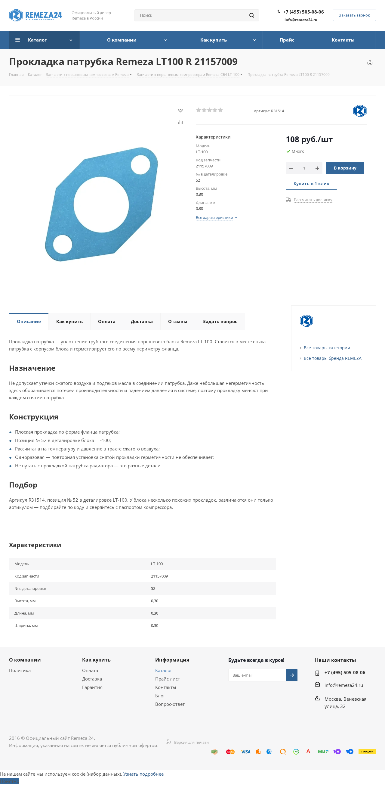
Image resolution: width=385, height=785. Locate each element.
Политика (20, 670)
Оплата (90, 670)
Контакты (165, 687)
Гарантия (92, 687)
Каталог (163, 670)
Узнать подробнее (143, 774)
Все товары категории (327, 347)
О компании (25, 659)
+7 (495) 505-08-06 (303, 11)
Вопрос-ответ (170, 704)
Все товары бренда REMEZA (333, 358)
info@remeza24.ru (344, 685)
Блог (160, 696)
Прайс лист (167, 679)
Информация (172, 659)
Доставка (92, 679)
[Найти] (252, 15)
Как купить (96, 659)
